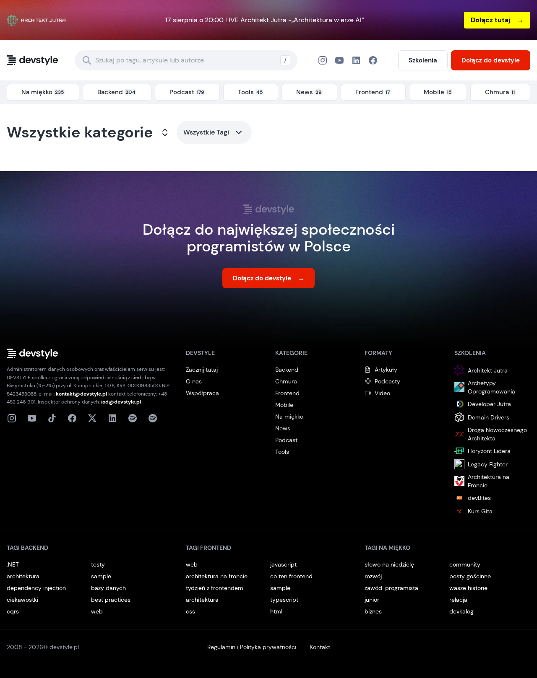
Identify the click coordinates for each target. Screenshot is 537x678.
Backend (286, 369)
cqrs (13, 611)
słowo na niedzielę (389, 564)
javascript (283, 564)
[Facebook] (356, 60)
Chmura (286, 381)
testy (98, 564)
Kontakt (320, 647)
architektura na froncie (217, 576)
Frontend (287, 393)
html (276, 611)
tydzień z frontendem (214, 588)
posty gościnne (470, 576)
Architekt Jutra (488, 370)
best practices (110, 599)
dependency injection (36, 588)
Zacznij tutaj (202, 369)
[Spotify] (153, 418)
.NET (13, 564)
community (464, 564)
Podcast (286, 440)
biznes (373, 611)
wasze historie (468, 588)
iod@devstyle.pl (121, 402)
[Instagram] (322, 60)
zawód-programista (391, 588)
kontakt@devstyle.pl (81, 394)
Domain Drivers (488, 417)
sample (101, 576)
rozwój (373, 576)
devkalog (461, 611)
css (190, 611)
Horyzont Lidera (489, 451)
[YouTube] (339, 60)
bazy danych (108, 588)
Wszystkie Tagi (206, 132)
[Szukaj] (87, 60)
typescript (284, 599)
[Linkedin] (112, 418)
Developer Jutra (489, 404)
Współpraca (202, 393)
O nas (194, 381)
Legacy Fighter (488, 464)
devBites (479, 498)
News (282, 428)
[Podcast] (133, 418)
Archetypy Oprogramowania (491, 387)
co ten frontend (291, 576)
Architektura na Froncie (488, 481)
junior (372, 599)
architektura (23, 576)
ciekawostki (22, 599)
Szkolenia (423, 60)
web (97, 611)
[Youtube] (32, 418)
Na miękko (289, 416)
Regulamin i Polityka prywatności (251, 647)
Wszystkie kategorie (80, 132)
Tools (282, 451)
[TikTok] (52, 418)
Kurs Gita (480, 511)
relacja (458, 599)
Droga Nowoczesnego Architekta (497, 434)
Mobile (284, 405)
